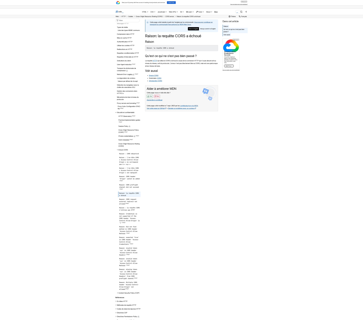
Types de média (122, 27)
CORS (159, 78)
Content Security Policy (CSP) (128, 293)
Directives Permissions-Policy (127, 316)
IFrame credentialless (125, 136)
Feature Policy (123, 126)
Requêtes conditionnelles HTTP (128, 53)
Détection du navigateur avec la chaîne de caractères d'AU (128, 86)
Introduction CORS (155, 81)
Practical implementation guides (129, 120)
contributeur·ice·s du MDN (189, 106)
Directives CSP (122, 313)
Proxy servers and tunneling (126, 103)
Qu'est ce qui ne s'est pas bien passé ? (233, 30)
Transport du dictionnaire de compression (126, 69)
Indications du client (124, 61)
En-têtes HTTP (122, 301)
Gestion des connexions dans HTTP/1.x (127, 92)
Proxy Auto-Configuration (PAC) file (129, 107)
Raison (149, 41)
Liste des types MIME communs (129, 30)
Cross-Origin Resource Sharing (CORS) (129, 145)
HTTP (155, 61)
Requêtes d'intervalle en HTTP (127, 57)
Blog (216, 12)
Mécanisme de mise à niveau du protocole (128, 98)
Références (119, 297)
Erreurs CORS (153, 75)
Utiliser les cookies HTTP (125, 45)
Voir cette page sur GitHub (156, 108)
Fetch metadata (123, 140)
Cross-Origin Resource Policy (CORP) (128, 131)
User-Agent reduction (124, 64)
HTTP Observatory (125, 116)
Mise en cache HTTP (124, 38)
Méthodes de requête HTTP (126, 305)
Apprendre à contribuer (154, 100)
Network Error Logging (124, 74)
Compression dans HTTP (125, 34)
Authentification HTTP (124, 42)
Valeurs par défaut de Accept (128, 81)
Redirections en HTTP (124, 49)
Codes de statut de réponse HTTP (128, 309)
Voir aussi (226, 35)
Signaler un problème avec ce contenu (181, 108)
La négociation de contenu (126, 78)
